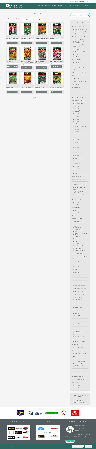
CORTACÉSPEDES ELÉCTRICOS (79, 136)
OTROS (76, 53)
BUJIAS (76, 54)
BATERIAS (76, 56)
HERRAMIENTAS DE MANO (80, 236)
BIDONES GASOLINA (79, 39)
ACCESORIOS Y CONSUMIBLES (79, 36)
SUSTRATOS (77, 301)
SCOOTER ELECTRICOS (77, 350)
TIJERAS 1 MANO (78, 247)
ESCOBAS (76, 231)
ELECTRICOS (77, 202)
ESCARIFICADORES (76, 199)
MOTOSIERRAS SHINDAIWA (80, 33)
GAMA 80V (77, 212)
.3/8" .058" (76, 108)
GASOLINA (76, 204)
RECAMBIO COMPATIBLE (77, 328)
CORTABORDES (75, 116)
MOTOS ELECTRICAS (77, 307)
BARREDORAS (75, 78)
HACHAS (76, 234)
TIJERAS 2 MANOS (78, 248)
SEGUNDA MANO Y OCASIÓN (79, 353)
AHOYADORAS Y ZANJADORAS (79, 72)
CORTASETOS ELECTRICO (78, 142)
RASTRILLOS (77, 243)
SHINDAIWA (77, 168)
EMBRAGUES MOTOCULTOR (78, 179)
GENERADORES (75, 215)
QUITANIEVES (75, 320)
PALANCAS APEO (78, 240)
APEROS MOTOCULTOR (77, 75)
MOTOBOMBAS (75, 272)
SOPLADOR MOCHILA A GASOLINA (80, 373)
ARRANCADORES (78, 331)
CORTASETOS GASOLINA (78, 152)
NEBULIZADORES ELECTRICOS (79, 288)
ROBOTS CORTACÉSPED (77, 347)
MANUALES (77, 317)
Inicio (7, 11)
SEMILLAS (11, 11)
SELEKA (76, 64)
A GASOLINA (77, 315)
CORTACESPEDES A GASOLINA (79, 126)
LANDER (76, 269)
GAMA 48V (77, 210)
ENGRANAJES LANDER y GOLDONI (80, 304)
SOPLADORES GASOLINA (78, 376)
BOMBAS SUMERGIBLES (77, 97)
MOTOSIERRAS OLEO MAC (80, 29)
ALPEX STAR (77, 62)
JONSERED (76, 121)
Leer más (88, 446)
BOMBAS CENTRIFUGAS (77, 94)
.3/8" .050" (76, 106)
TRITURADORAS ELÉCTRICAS (79, 81)
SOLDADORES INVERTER (78, 370)
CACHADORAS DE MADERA (78, 100)
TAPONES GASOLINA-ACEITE (81, 341)
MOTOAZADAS (75, 261)
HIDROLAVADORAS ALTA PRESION (80, 253)
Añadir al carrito (12, 43)
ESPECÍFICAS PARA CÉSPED (80, 233)
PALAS (75, 241)
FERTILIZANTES (78, 297)
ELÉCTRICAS (77, 385)
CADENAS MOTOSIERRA (77, 103)
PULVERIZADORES (76, 310)
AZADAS (76, 226)
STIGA (75, 123)
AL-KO (75, 145)
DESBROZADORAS (76, 163)
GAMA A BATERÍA (76, 207)
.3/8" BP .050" (77, 110)
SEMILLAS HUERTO (78, 367)
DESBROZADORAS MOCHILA (78, 176)
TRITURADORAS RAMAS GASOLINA (80, 87)
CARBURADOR (77, 339)
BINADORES (77, 229)
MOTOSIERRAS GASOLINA (78, 26)
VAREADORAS (75, 382)
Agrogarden (16, 6)
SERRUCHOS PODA (78, 245)
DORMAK (76, 84)
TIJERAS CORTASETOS (79, 250)
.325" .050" (76, 111)
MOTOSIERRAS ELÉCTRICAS (78, 285)
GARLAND (76, 119)
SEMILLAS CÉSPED (78, 363)
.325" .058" (76, 113)
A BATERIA (76, 313)
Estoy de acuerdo (77, 446)
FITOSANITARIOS (78, 299)
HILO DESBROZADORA (79, 51)
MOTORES (74, 279)
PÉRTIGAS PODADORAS (77, 291)
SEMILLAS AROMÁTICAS (79, 361)
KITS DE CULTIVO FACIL (79, 360)
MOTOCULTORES (76, 276)
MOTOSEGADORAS (76, 282)
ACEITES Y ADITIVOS (77, 59)
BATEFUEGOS (77, 227)
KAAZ (75, 133)
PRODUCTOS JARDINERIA (78, 294)
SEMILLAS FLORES (78, 365)
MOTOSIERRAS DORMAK (80, 31)
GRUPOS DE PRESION (77, 218)
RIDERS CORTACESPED (77, 344)
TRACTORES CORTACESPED (78, 379)
